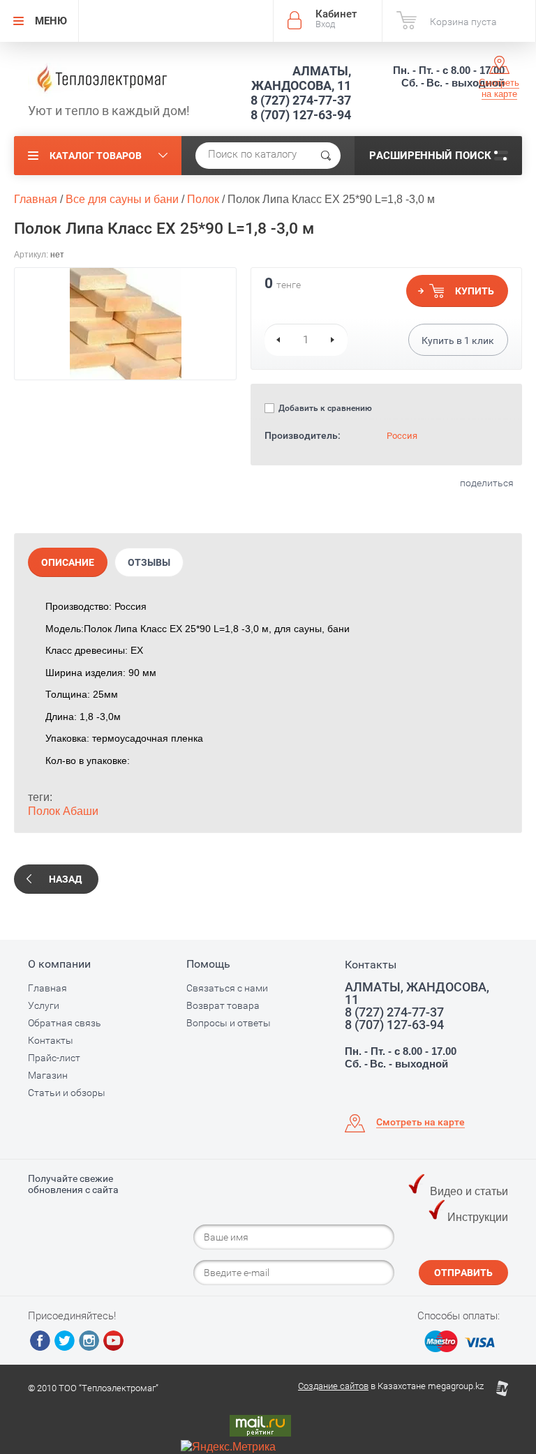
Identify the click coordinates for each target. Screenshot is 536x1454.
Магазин (48, 1075)
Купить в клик (458, 340)
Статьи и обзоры (66, 1092)
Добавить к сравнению (324, 408)
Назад (65, 879)
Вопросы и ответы (228, 1022)
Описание (67, 562)
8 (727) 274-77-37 (301, 100)
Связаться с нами (227, 988)
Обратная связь (64, 1022)
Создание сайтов (333, 1386)
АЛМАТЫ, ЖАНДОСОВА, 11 (301, 78)
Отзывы (149, 562)
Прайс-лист (54, 1057)
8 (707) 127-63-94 (301, 114)
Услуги (43, 1005)
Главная (47, 988)
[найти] (326, 155)
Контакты (50, 1040)
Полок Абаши (63, 811)
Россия (402, 435)
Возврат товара (223, 1005)
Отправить (463, 1272)
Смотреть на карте (499, 88)
